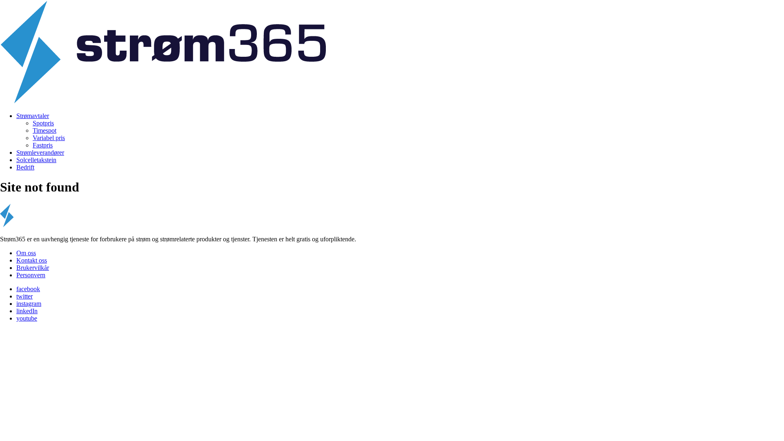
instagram (28, 303)
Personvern (30, 275)
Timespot (44, 130)
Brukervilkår (32, 267)
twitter (24, 296)
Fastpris (43, 145)
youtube (26, 318)
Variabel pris (49, 137)
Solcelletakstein (36, 159)
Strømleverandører (40, 152)
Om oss (26, 252)
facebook (28, 288)
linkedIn (27, 310)
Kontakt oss (31, 260)
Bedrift (25, 167)
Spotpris (43, 123)
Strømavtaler (32, 115)
